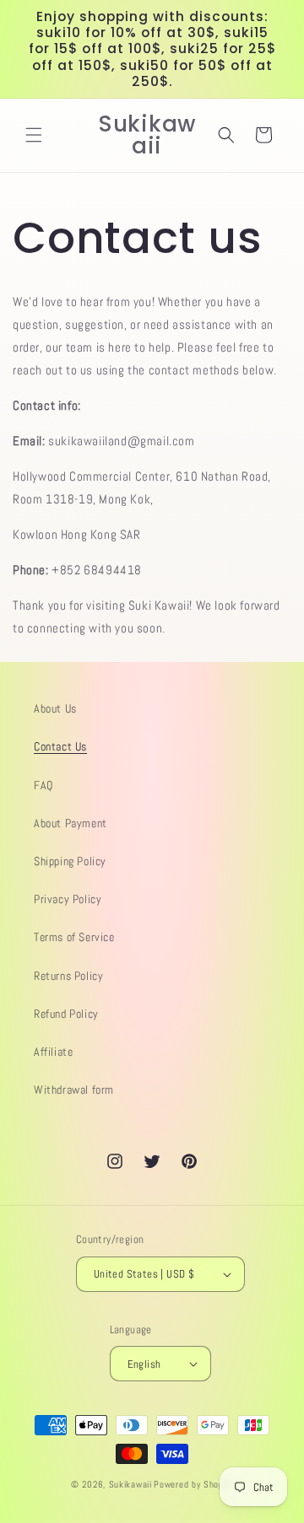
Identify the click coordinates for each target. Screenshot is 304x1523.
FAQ (43, 785)
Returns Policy (68, 975)
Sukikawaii (130, 1484)
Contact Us (60, 746)
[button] (33, 134)
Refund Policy (66, 1013)
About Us (55, 708)
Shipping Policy (70, 861)
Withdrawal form (74, 1089)
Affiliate (53, 1051)
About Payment (70, 823)
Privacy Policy (67, 899)
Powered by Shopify (193, 1484)
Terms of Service (74, 936)
